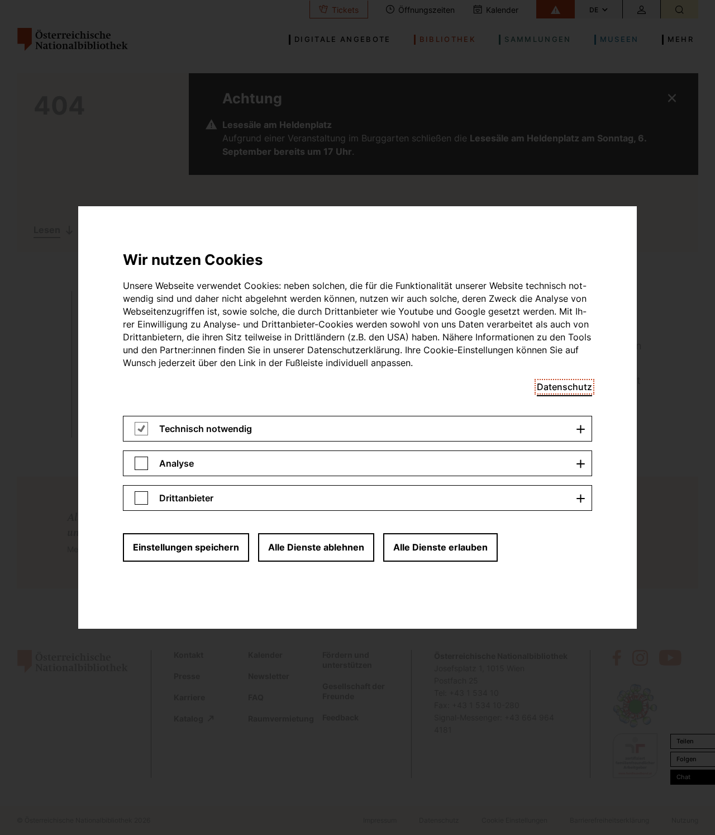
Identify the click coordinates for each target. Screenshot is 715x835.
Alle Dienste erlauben (440, 547)
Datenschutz (564, 386)
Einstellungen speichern (186, 547)
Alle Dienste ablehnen (316, 547)
